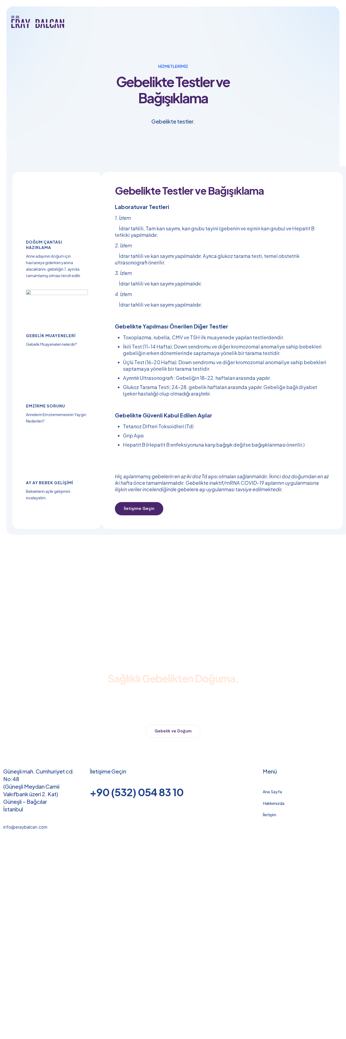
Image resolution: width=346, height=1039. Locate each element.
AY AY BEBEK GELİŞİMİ (49, 482)
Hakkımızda (273, 803)
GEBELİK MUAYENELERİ (51, 335)
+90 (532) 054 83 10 (137, 792)
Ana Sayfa (272, 791)
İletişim (269, 814)
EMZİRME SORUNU (45, 405)
